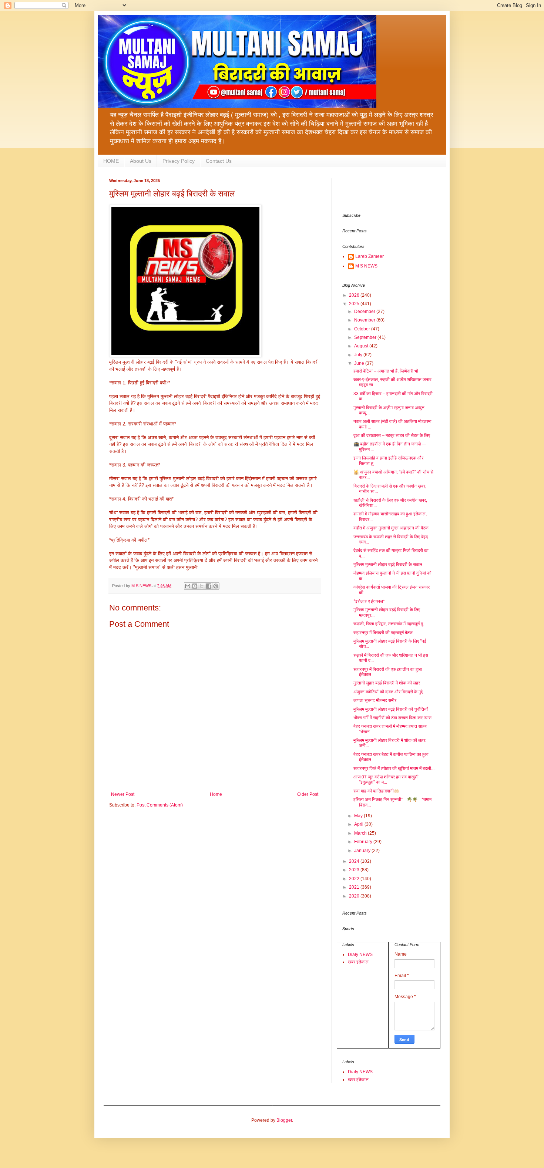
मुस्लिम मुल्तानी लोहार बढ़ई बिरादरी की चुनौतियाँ (390, 709)
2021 (354, 887)
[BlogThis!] (194, 586)
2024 (354, 861)
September (365, 337)
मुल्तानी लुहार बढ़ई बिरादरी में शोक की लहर (386, 683)
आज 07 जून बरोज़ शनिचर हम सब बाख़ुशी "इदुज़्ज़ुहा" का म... (386, 779)
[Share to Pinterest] (215, 586)
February (363, 841)
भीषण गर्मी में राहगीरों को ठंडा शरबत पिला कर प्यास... (394, 717)
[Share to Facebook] (208, 586)
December (365, 311)
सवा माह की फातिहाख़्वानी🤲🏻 (376, 791)
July (358, 354)
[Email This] (187, 586)
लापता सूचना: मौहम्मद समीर (374, 700)
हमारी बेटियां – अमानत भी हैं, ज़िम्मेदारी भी (385, 371)
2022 (354, 878)
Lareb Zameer (369, 256)
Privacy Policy (178, 161)
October (362, 328)
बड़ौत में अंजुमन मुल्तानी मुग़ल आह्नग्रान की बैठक (391, 528)
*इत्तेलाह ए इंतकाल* (369, 601)
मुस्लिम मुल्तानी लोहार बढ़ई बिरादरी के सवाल (387, 564)
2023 (354, 869)
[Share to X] (201, 586)
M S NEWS (366, 266)
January (363, 850)
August (361, 346)
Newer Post (122, 794)
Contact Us (219, 161)
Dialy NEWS (360, 954)
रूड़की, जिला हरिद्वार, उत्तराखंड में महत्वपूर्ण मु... (389, 623)
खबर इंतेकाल (358, 962)
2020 (354, 896)
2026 (354, 295)
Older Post (307, 794)
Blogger (284, 1120)
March (361, 833)
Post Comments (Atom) (160, 805)
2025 (354, 303)
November (365, 320)
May (359, 815)
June (359, 363)
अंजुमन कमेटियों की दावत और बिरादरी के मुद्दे (388, 691)
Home (216, 794)
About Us (140, 161)
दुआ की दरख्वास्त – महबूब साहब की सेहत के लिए (391, 435)
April (359, 824)
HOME (111, 161)
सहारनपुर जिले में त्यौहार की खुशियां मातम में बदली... (393, 768)
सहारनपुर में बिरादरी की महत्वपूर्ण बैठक (383, 632)
